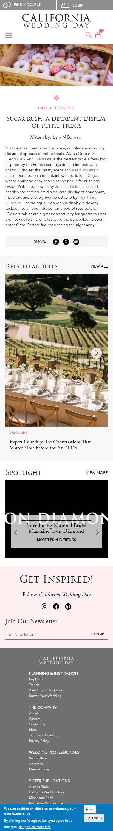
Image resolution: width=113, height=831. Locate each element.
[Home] (56, 21)
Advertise (36, 764)
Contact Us (37, 724)
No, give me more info (35, 827)
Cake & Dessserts (56, 108)
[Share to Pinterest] (66, 242)
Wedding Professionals (46, 690)
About (33, 713)
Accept (90, 809)
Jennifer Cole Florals (72, 186)
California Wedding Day (46, 792)
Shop (33, 730)
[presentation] (96, 353)
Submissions (38, 758)
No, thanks (94, 818)
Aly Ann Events (33, 159)
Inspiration (36, 679)
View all (99, 266)
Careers (34, 719)
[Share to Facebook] (56, 242)
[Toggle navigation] (8, 36)
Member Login (40, 769)
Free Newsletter (19, 634)
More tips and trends (56, 540)
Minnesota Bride (41, 798)
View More (97, 473)
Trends (34, 685)
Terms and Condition (44, 735)
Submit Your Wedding (45, 696)
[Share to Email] (76, 242)
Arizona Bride (39, 787)
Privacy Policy (39, 741)
